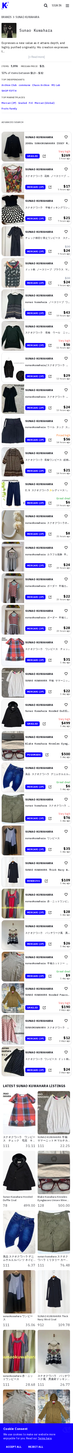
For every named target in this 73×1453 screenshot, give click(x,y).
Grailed (22, 103)
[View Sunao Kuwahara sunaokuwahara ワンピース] (36, 840)
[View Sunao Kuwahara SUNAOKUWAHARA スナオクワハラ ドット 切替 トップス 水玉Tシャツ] (36, 1030)
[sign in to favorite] (66, 137)
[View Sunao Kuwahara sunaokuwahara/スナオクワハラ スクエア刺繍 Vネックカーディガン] (36, 367)
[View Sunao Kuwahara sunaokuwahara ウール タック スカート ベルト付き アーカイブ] (36, 430)
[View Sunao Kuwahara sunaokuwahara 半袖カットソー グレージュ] (36, 966)
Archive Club (9, 85)
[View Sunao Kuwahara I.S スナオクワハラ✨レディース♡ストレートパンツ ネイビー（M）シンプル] (36, 493)
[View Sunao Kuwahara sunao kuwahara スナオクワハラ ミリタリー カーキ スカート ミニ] (36, 809)
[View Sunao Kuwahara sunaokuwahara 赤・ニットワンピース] (36, 903)
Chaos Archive (40, 85)
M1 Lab (55, 85)
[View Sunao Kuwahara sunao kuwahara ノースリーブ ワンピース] (36, 304)
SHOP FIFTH (8, 90)
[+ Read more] (36, 57)
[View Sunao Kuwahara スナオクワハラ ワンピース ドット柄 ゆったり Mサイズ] (36, 1061)
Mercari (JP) (8, 103)
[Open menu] (67, 6)
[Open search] (46, 6)
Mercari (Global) (44, 103)
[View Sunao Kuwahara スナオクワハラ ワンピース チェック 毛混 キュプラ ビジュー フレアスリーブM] (36, 651)
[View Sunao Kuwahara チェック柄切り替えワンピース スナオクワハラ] (36, 241)
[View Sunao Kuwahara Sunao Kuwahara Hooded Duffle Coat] (36, 714)
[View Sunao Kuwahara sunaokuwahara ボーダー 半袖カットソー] (36, 588)
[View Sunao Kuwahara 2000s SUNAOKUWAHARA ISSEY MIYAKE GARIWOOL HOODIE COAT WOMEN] (36, 146)
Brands (6, 17)
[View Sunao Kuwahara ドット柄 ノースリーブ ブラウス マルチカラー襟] (36, 273)
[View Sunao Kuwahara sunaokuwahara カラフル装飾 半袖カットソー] (36, 556)
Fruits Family (9, 108)
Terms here (45, 1438)
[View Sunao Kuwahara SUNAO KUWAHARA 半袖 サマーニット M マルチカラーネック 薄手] (36, 683)
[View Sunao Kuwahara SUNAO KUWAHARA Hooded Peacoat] (36, 998)
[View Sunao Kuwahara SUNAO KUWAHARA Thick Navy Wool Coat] (36, 872)
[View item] (44, 156)
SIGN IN (56, 5)
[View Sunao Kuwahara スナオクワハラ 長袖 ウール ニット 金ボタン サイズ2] (36, 336)
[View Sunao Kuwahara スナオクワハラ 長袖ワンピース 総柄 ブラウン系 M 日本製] (36, 462)
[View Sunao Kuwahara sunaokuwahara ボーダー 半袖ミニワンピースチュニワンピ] (36, 620)
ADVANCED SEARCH (12, 122)
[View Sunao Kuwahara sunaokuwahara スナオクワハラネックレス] (36, 525)
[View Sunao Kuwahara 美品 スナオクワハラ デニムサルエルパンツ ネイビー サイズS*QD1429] (36, 777)
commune (25, 85)
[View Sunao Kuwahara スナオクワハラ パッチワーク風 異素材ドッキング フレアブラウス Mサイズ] (36, 935)
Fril (31, 103)
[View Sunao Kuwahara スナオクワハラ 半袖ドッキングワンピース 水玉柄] (36, 210)
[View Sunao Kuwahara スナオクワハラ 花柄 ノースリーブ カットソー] (36, 178)
